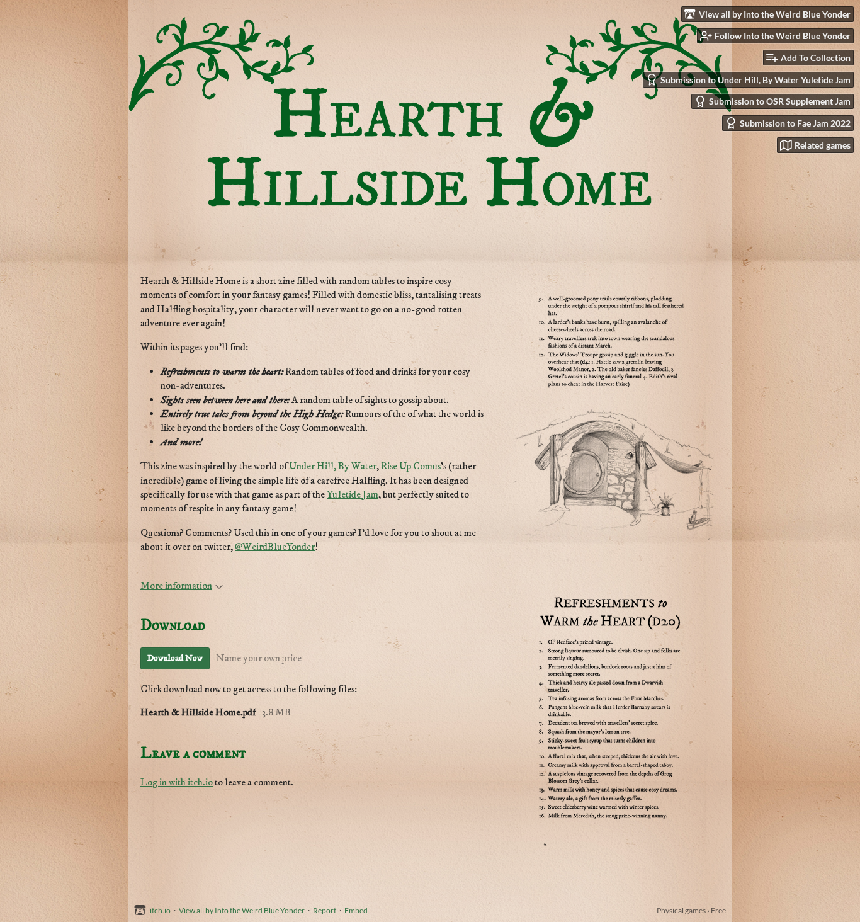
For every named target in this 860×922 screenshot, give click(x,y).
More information (176, 585)
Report (324, 910)
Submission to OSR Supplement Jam (780, 101)
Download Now (175, 658)
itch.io (160, 910)
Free (718, 910)
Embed (356, 910)
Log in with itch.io (176, 782)
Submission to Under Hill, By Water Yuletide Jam (755, 79)
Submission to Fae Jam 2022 (795, 123)
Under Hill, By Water (332, 466)
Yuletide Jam (352, 494)
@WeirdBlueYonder (275, 546)
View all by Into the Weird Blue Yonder (242, 910)
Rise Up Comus (411, 466)
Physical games (681, 910)
